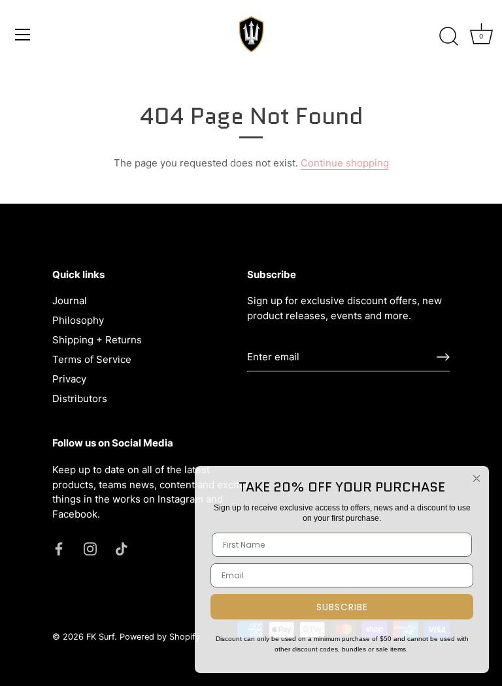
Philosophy (78, 320)
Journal (69, 300)
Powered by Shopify (160, 637)
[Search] (448, 36)
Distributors (79, 398)
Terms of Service (91, 359)
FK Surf (100, 637)
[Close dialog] (476, 478)
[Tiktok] (121, 548)
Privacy (69, 379)
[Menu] (22, 34)
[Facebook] (58, 548)
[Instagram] (90, 548)
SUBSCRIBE (342, 607)
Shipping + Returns (97, 340)
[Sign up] (443, 357)
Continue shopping (345, 163)
